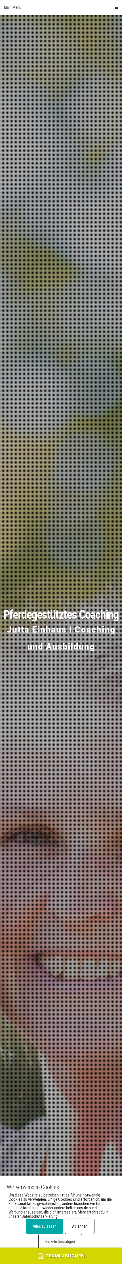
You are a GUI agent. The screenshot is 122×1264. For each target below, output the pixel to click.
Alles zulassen (44, 1226)
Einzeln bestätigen (60, 1241)
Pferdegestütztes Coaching (61, 615)
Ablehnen (79, 1226)
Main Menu (12, 7)
